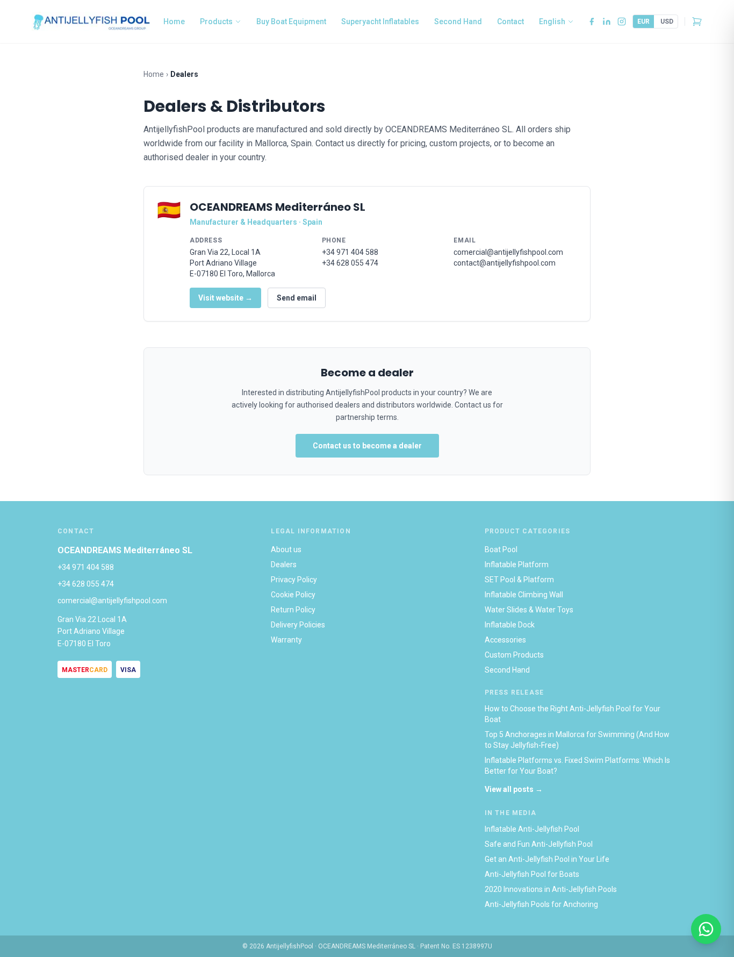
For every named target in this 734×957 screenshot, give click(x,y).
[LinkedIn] (606, 21)
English (552, 21)
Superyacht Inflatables (380, 21)
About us (286, 549)
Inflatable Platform (517, 564)
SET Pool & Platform (519, 579)
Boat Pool (501, 549)
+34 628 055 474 (350, 263)
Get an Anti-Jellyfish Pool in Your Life (547, 859)
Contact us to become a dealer (367, 445)
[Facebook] (591, 21)
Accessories (505, 639)
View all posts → (514, 789)
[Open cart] (697, 21)
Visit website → (225, 298)
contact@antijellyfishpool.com (505, 263)
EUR (643, 21)
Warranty (286, 639)
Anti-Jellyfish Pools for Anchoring (541, 904)
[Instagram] (621, 21)
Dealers (284, 564)
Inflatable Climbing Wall (524, 594)
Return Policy (293, 609)
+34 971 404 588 (350, 252)
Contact (510, 21)
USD (666, 21)
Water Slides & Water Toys (529, 609)
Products (216, 21)
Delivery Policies (298, 624)
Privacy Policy (294, 579)
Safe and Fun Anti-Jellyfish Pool (539, 844)
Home (174, 21)
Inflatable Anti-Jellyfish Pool (532, 829)
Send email (296, 298)
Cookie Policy (293, 594)
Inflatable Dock (510, 624)
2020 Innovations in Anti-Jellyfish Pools (551, 889)
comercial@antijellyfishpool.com (508, 252)
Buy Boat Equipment (291, 21)
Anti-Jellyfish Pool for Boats (532, 874)
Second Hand (458, 21)
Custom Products (514, 655)
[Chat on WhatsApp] (706, 929)
